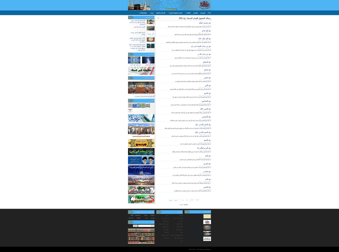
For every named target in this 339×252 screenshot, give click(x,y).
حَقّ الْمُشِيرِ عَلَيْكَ (205, 109)
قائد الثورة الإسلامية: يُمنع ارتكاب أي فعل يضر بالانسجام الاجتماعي (137, 22)
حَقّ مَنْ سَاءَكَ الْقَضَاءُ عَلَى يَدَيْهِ (201, 46)
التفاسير (195, 13)
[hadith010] (134, 105)
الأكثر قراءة (207, 212)
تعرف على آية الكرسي (196, 215)
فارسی (152, 218)
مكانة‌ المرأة (166, 232)
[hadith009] (139, 105)
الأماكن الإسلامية (149, 78)
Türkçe (145, 215)
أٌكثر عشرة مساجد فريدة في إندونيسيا (144, 96)
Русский (131, 218)
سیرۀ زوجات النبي (179, 229)
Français (152, 215)
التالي (175, 200)
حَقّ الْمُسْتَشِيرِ (206, 116)
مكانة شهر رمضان (149, 65)
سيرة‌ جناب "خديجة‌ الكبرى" (194, 221)
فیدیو (182, 241)
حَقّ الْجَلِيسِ (207, 187)
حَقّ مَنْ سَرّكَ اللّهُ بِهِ (204, 54)
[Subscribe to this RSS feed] (158, 18)
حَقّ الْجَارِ (208, 179)
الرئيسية (202, 13)
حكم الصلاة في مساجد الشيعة (194, 237)
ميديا (152, 13)
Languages (143, 13)
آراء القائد (181, 221)
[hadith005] (143, 105)
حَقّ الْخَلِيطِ (207, 140)
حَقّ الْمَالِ (208, 156)
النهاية (170, 200)
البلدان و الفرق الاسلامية (175, 13)
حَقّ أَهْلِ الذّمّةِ (206, 30)
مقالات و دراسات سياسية (178, 218)
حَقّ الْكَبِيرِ (208, 85)
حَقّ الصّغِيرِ (207, 77)
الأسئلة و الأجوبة (160, 13)
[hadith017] (148, 105)
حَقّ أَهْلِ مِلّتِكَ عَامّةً (204, 38)
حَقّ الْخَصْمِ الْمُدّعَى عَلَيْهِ (203, 124)
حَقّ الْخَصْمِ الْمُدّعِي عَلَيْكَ (203, 132)
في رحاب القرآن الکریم (178, 238)
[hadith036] (130, 105)
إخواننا (181, 232)
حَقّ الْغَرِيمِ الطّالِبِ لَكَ (204, 148)
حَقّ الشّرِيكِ (207, 163)
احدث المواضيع (150, 17)
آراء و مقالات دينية (165, 218)
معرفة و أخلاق (166, 221)
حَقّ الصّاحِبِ (207, 171)
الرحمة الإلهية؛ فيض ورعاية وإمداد (138, 33)
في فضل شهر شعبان (135, 65)
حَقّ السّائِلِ (207, 70)
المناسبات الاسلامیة (165, 235)
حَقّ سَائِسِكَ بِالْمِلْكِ (205, 23)
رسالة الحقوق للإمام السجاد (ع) (177, 235)
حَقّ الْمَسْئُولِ (207, 62)
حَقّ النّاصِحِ (207, 93)
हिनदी (132, 215)
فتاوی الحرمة (166, 229)
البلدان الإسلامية (180, 224)
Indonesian (137, 215)
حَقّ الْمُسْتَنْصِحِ (206, 101)
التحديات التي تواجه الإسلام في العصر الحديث (193, 227)
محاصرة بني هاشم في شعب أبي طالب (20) (193, 233)
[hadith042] (130, 111)
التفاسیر (167, 215)
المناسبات (151, 54)
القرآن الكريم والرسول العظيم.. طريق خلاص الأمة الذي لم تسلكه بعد (137, 40)
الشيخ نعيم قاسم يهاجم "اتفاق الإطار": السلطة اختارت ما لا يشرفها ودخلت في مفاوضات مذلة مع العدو (137, 47)
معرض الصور (166, 238)
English (138, 218)
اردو (146, 218)
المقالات (188, 13)
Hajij (209, 13)
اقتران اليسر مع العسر (139, 27)
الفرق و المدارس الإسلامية (164, 224)
